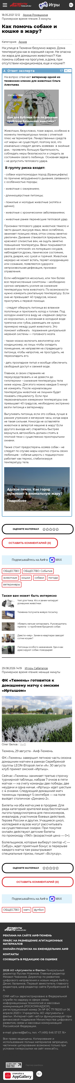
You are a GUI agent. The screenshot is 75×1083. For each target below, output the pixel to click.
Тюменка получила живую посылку (37, 612)
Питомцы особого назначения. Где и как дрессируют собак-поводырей (40, 648)
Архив (23, 42)
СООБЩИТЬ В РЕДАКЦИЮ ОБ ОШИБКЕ (30, 959)
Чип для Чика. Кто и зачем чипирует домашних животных (37, 602)
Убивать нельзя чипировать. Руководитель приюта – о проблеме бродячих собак (42, 625)
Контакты (11, 954)
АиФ (23, 744)
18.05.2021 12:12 (11, 15)
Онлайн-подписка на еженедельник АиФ (35, 949)
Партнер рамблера (34, 1065)
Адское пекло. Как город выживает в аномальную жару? (34, 491)
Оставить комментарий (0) (30, 543)
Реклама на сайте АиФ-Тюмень (27, 935)
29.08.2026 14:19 (12, 668)
